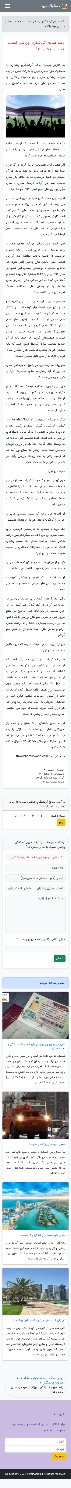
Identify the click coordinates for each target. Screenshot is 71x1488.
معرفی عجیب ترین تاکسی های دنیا (47, 1144)
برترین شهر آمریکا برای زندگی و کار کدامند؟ (43, 1235)
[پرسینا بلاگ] (55, 6)
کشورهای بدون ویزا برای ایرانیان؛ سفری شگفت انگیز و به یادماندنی (37, 1046)
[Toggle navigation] (7, 6)
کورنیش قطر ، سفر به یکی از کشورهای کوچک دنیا (39, 1320)
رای (61, 822)
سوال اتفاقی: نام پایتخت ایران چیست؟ (41, 939)
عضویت (59, 1456)
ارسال (59, 958)
